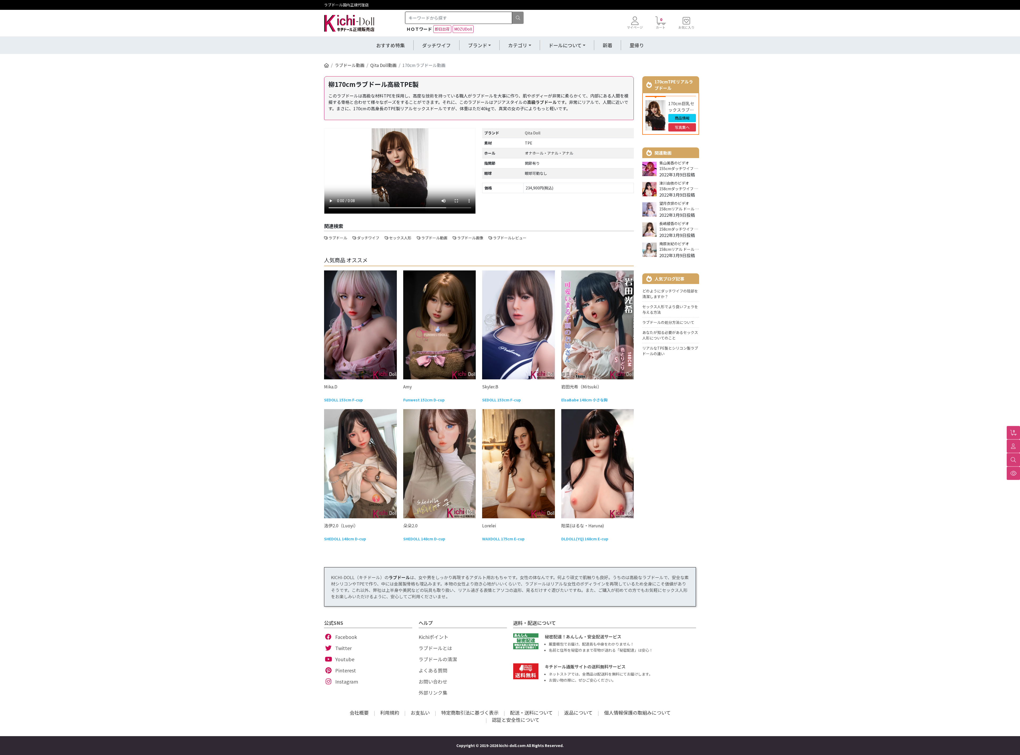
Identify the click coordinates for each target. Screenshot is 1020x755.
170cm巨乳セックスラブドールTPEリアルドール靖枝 (681, 106)
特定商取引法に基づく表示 (470, 712)
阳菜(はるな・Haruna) (582, 525)
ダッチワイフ (436, 45)
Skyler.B (490, 386)
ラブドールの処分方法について (668, 322)
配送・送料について (531, 712)
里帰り (637, 45)
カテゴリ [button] (517, 45)
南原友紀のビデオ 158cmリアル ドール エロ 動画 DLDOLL (679, 246)
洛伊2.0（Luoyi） (341, 525)
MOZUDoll (463, 29)
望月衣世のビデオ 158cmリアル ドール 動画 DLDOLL (679, 206)
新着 (607, 45)
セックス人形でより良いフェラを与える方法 (670, 309)
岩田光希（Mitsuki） (581, 386)
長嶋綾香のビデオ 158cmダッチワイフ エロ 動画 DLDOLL (678, 226)
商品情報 (682, 118)
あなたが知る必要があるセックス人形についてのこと (670, 335)
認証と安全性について (515, 719)
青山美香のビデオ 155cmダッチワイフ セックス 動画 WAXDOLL (678, 165)
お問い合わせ (433, 681)
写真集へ (682, 127)
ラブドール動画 (349, 65)
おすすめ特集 (390, 45)
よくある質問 (433, 670)
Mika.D (330, 386)
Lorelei (489, 525)
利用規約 (389, 712)
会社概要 (359, 712)
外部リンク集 (433, 692)
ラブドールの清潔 (438, 659)
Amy (407, 386)
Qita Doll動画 (383, 65)
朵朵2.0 (410, 525)
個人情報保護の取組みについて (637, 712)
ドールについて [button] (565, 45)
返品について (578, 712)
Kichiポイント (433, 636)
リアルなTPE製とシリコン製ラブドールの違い (670, 350)
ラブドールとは (435, 647)
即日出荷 (442, 29)
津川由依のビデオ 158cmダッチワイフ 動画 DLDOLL (678, 186)
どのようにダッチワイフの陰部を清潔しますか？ (670, 293)
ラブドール (399, 577)
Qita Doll (532, 132)
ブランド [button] (477, 45)
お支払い (420, 712)
